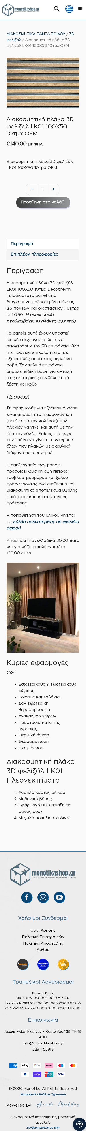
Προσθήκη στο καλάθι (43, 202)
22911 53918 (43, 1049)
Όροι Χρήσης (43, 930)
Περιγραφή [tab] (22, 244)
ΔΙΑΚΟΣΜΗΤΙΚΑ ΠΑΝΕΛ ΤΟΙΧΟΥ (36, 34)
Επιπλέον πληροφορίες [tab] (34, 254)
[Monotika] (21, 10)
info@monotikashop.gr (43, 1043)
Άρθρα (43, 950)
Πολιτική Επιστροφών (43, 937)
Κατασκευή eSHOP (33, 1094)
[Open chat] (79, 1124)
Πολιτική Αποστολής (43, 943)
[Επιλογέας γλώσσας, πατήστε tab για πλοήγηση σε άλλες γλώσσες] (69, 9)
